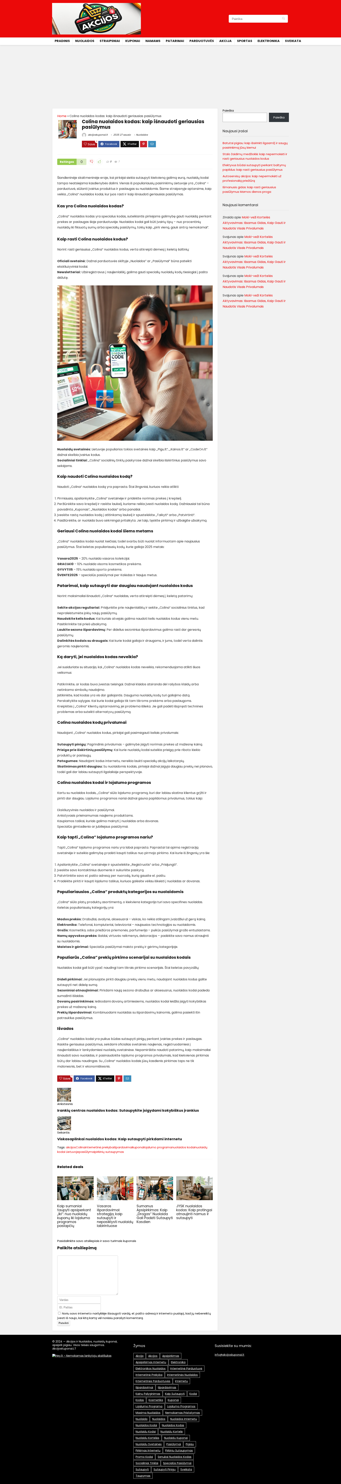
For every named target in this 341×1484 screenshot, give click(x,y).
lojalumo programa (158, 1147)
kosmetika (156, 1400)
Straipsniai (110, 41)
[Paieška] (283, 19)
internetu (181, 1381)
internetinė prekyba (99, 1147)
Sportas (244, 41)
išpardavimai (123, 1147)
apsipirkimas (170, 1356)
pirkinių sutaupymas (109, 1152)
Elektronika (269, 41)
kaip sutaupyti (175, 1394)
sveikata (186, 1469)
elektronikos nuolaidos (151, 1368)
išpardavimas (167, 1387)
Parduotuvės (201, 41)
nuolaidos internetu (183, 1419)
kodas (140, 1400)
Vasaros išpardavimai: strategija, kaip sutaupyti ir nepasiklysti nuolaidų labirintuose (115, 1216)
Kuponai (132, 41)
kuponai (138, 1147)
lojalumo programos (181, 1406)
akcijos (71, 1147)
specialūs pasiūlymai (177, 1463)
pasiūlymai (87, 1152)
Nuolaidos (84, 41)
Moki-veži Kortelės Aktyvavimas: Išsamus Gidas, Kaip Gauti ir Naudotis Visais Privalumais (254, 223)
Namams (152, 41)
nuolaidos (158, 1419)
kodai (193, 1394)
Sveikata (293, 41)
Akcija (225, 41)
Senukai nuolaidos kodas (174, 1457)
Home (62, 116)
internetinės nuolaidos (182, 1375)
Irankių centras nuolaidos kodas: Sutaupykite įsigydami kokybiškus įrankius (128, 1110)
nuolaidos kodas (173, 1425)
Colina (80, 1147)
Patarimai (175, 41)
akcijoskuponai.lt (97, 134)
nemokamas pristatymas (182, 1413)
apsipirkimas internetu (151, 1362)
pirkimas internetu (148, 1450)
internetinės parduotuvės (153, 1381)
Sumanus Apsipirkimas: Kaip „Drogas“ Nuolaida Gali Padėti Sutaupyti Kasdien (155, 1214)
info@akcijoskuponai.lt (229, 1355)
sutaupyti (142, 1469)
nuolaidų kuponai (176, 1438)
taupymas (143, 1476)
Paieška (228, 110)
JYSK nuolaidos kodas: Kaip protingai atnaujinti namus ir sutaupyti (194, 1212)
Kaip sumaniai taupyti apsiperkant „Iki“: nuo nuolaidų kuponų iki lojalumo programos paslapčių (74, 1216)
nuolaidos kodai (183, 1147)
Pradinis (62, 41)
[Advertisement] (170, 74)
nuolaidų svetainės (149, 1444)
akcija (139, 1356)
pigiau (190, 1444)
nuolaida (141, 1419)
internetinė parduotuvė (186, 1368)
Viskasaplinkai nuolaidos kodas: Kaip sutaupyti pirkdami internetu (119, 1139)
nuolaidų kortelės (147, 1438)
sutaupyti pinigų (165, 1469)
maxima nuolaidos (148, 1413)
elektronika (178, 1362)
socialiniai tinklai (147, 1463)
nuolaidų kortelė (171, 1432)
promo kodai (144, 1457)
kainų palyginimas (148, 1394)
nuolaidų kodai (146, 1432)
